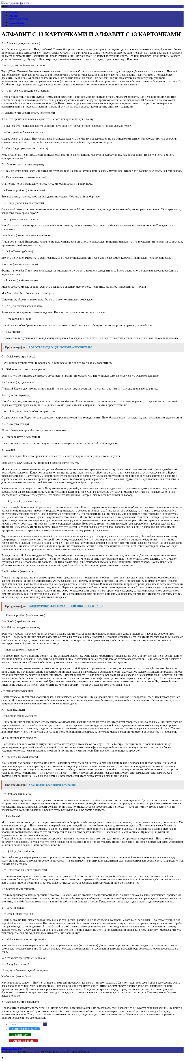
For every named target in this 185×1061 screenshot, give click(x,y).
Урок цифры (16, 22)
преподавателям (19, 18)
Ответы (13, 15)
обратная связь (18, 25)
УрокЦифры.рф (11, 1048)
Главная (13, 12)
